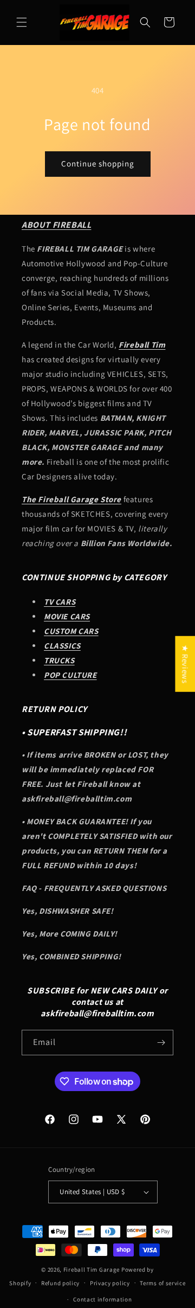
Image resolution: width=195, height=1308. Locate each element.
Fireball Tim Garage (91, 1269)
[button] (22, 22)
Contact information (102, 1299)
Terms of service (162, 1283)
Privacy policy (110, 1283)
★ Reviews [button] (185, 664)
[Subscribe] (161, 1042)
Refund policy (60, 1283)
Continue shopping (97, 163)
